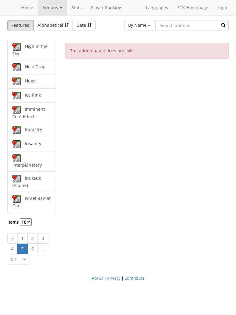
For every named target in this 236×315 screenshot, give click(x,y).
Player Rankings (107, 7)
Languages (157, 7)
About (97, 278)
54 (13, 259)
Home (27, 7)
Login (223, 7)
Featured (20, 25)
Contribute (134, 278)
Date (82, 25)
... (43, 249)
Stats (77, 7)
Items (13, 222)
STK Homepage (192, 7)
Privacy (113, 278)
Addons (50, 7)
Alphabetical (51, 25)
